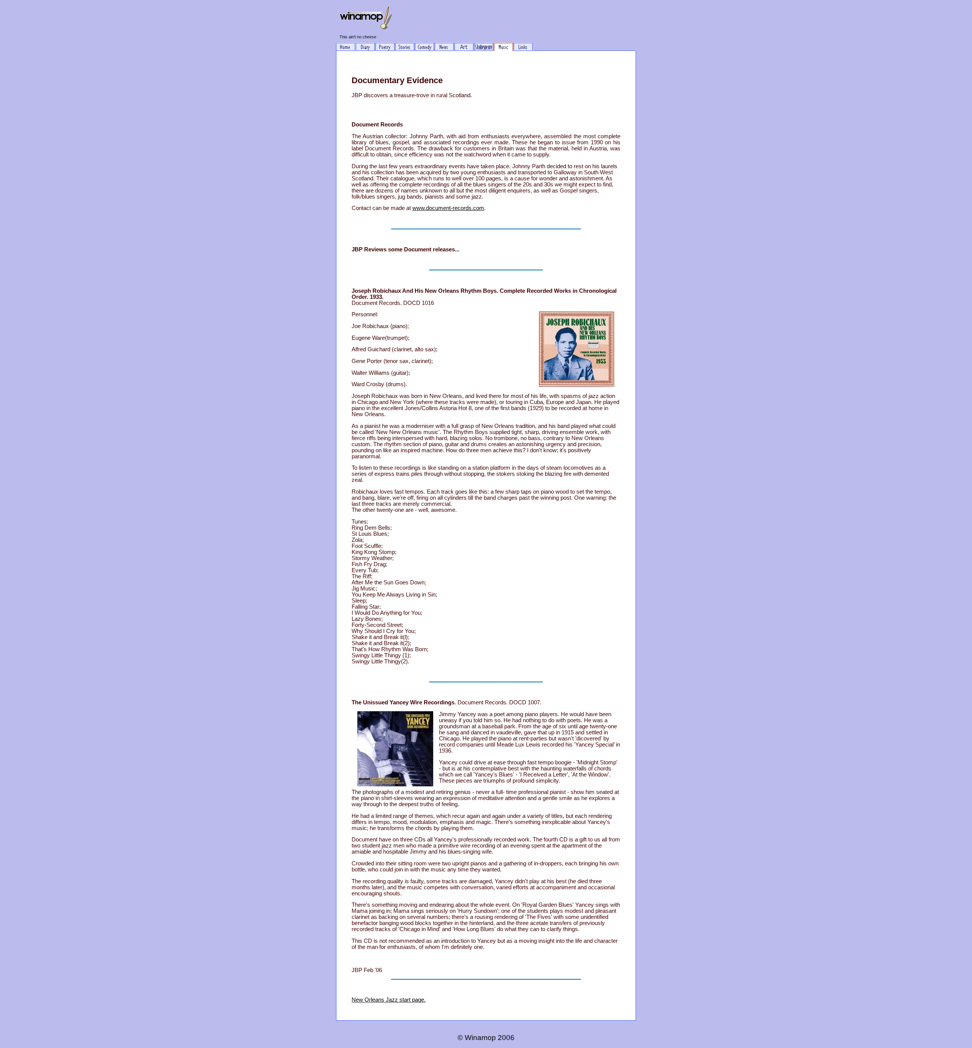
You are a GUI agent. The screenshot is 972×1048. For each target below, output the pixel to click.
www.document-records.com (448, 208)
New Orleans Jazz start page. (389, 1000)
